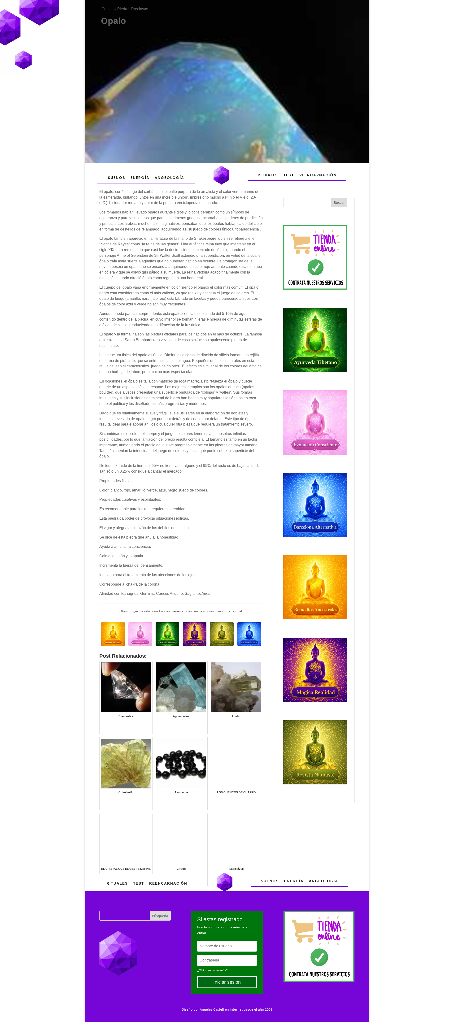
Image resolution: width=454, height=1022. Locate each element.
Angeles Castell (212, 1009)
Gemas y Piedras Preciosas (124, 9)
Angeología (169, 177)
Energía (140, 177)
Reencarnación (318, 175)
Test (288, 175)
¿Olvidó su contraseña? (212, 970)
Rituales (268, 175)
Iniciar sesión (227, 982)
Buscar (339, 202)
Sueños (116, 177)
